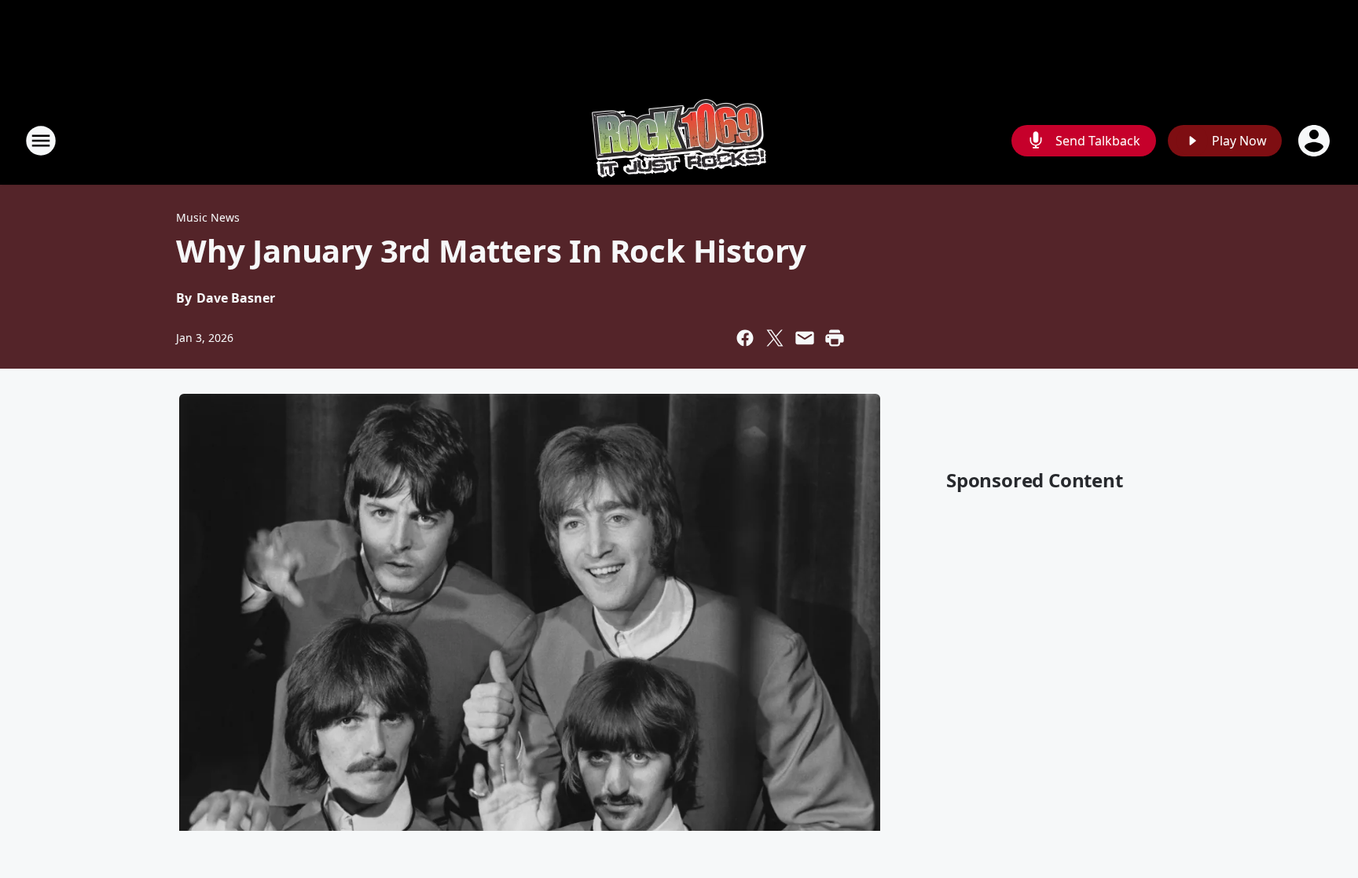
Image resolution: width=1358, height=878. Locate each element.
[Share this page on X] (775, 338)
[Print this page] (835, 338)
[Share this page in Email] (805, 338)
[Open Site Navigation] (41, 140)
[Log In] (1315, 140)
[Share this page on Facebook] (745, 338)
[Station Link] (679, 140)
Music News (208, 217)
